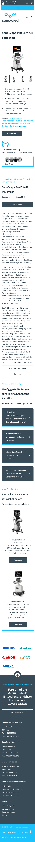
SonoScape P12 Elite (18, 540)
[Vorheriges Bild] (5, 62)
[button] (26, 17)
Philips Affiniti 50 (18, 601)
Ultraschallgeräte (8, 806)
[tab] (17, 204)
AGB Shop (25, 833)
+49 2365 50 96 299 (12, 736)
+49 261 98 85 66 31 (12, 776)
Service (4, 815)
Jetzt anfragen (12, 133)
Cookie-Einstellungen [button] (9, 833)
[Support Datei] (27, 3)
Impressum (5, 837)
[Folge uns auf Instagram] (31, 3)
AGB (19, 833)
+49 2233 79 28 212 (12, 756)
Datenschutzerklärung (18, 837)
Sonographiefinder (9, 812)
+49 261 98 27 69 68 (12, 772)
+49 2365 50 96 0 (11, 733)
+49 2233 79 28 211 (12, 753)
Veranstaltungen (8, 809)
